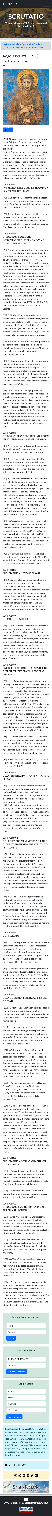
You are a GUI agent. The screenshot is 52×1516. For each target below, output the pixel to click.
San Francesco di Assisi (16, 47)
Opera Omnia (37, 47)
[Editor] (10, 130)
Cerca (11, 1338)
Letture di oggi (25, 26)
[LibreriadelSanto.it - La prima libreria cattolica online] (26, 1509)
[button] (26, 1499)
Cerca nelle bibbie (16, 1371)
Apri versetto (14, 1416)
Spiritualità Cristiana (32, 44)
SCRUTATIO (9, 3)
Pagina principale (10, 44)
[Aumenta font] (5, 130)
